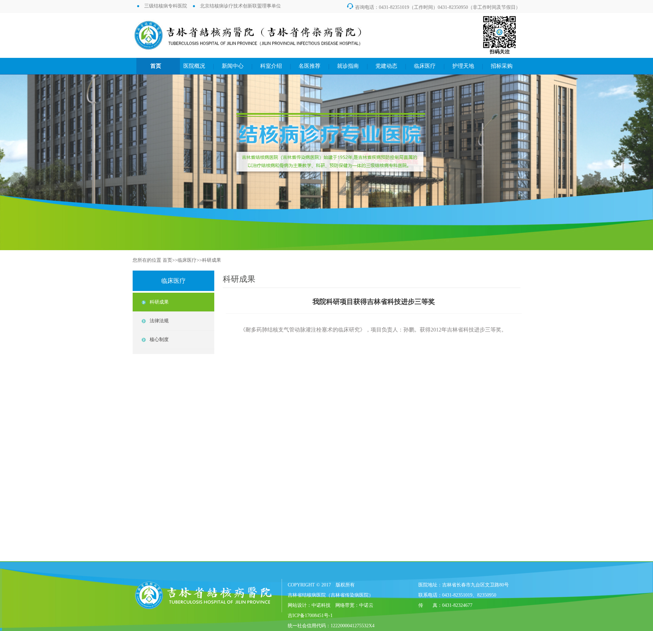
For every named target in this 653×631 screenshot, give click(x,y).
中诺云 (366, 605)
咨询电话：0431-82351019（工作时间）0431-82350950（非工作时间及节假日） (433, 7)
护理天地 (463, 66)
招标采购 (502, 66)
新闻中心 (233, 66)
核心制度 (159, 339)
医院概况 (194, 66)
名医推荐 (309, 66)
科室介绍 (271, 66)
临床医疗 (425, 66)
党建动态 (386, 66)
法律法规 (159, 320)
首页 (155, 66)
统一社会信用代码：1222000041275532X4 (331, 625)
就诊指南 (348, 66)
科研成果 (211, 260)
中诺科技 (321, 605)
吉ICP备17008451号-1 (310, 615)
